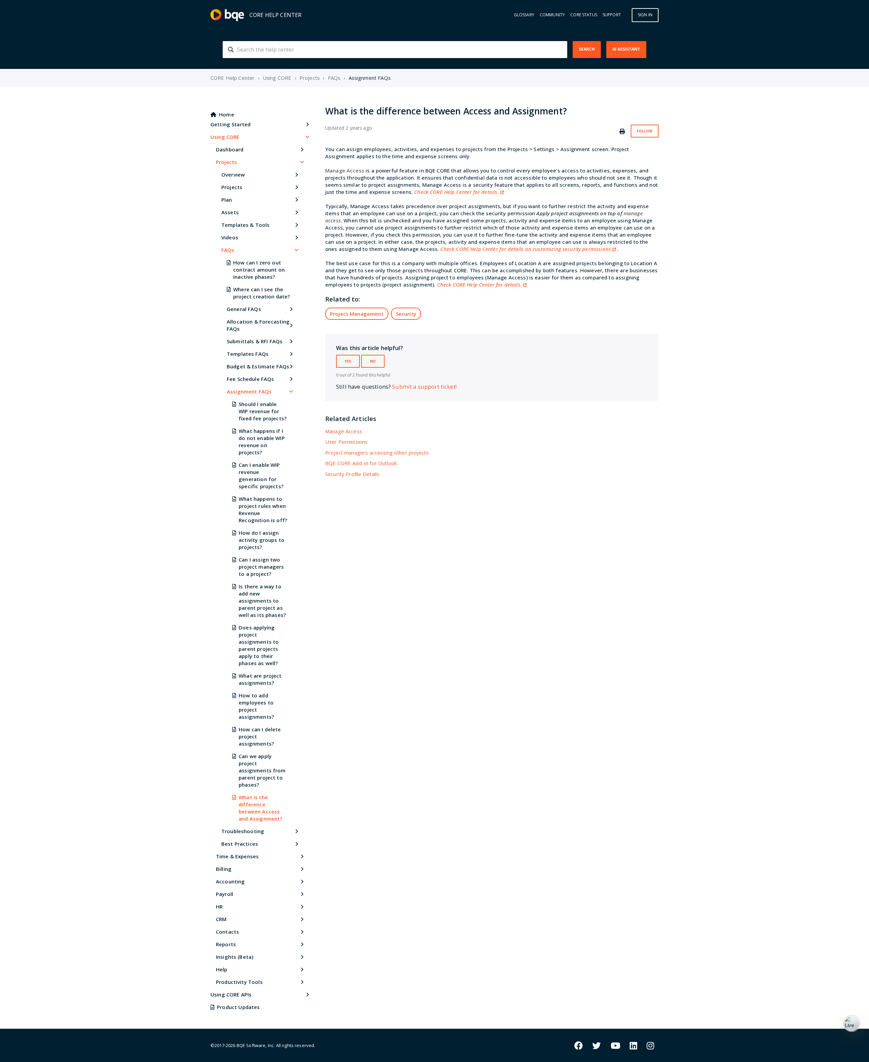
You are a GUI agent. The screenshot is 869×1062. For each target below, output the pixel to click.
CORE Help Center (232, 77)
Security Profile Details (352, 474)
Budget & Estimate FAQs (258, 366)
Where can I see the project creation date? (261, 293)
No (373, 361)
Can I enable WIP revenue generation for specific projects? (261, 475)
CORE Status (583, 15)
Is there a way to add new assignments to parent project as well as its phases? (262, 600)
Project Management (357, 313)
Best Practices (239, 843)
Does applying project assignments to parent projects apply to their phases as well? (259, 645)
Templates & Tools (245, 224)
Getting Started (230, 124)
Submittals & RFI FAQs (254, 341)
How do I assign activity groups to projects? (261, 539)
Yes (348, 361)
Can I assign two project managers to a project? (261, 566)
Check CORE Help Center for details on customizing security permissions (525, 248)
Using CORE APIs (231, 994)
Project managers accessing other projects (377, 452)
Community (552, 15)
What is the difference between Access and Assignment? (260, 808)
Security (406, 313)
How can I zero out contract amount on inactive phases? (259, 269)
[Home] (227, 15)
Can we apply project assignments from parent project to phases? (262, 770)
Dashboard (229, 149)
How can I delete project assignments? (260, 736)
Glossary (524, 15)
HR (219, 906)
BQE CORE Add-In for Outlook (361, 463)
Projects (309, 77)
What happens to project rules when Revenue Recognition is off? (263, 509)
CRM (221, 919)
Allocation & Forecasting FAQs (258, 325)
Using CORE (277, 77)
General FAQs (244, 309)
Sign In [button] (645, 15)
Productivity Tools (239, 981)
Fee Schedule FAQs (250, 379)
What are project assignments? (260, 679)
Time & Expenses (237, 856)
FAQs (334, 77)
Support (612, 15)
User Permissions (346, 441)
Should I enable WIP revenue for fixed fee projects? (262, 411)
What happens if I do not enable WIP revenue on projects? (262, 441)
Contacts (227, 931)
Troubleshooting (242, 831)
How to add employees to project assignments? (256, 706)
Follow (644, 131)
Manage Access (343, 431)
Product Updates (238, 1007)
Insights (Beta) (234, 956)
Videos (229, 237)
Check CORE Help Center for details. (456, 191)
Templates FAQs (248, 353)
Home (226, 114)
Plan (226, 199)
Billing (224, 868)
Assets (230, 212)
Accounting (230, 881)
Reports (226, 944)
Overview (233, 174)
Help (221, 969)
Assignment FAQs (370, 77)
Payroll (224, 894)
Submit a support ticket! (424, 386)
